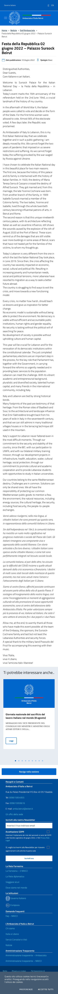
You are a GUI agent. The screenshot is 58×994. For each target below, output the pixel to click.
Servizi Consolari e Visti (16, 939)
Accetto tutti (45, 989)
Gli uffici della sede (14, 814)
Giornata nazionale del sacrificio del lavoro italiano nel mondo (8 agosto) (26, 716)
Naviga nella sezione (29, 771)
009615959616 (17, 803)
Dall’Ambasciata (27, 30)
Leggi (13, 740)
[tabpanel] (29, 718)
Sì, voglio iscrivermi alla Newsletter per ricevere (25, 847)
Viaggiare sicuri (12, 882)
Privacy (43, 837)
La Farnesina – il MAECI (17, 870)
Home (4, 30)
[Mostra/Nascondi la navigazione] (5, 18)
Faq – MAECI (12, 916)
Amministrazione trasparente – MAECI (24, 961)
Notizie (13, 30)
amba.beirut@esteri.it (23, 808)
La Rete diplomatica (15, 876)
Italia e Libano (12, 934)
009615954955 (16, 797)
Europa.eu (15, 905)
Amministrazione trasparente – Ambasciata (26, 955)
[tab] (15, 760)
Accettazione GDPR (15, 831)
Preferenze (26, 989)
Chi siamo (10, 928)
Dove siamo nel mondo (16, 887)
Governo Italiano (10, 5)
